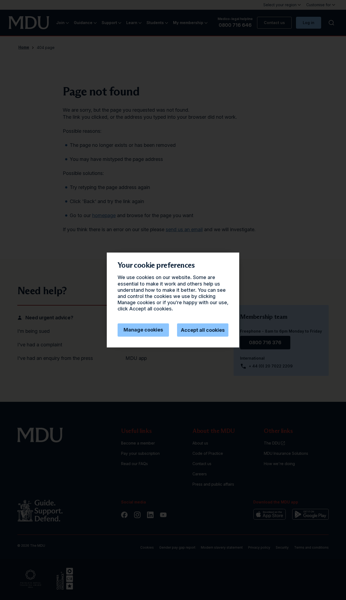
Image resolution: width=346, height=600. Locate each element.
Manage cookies (143, 330)
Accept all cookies (203, 330)
